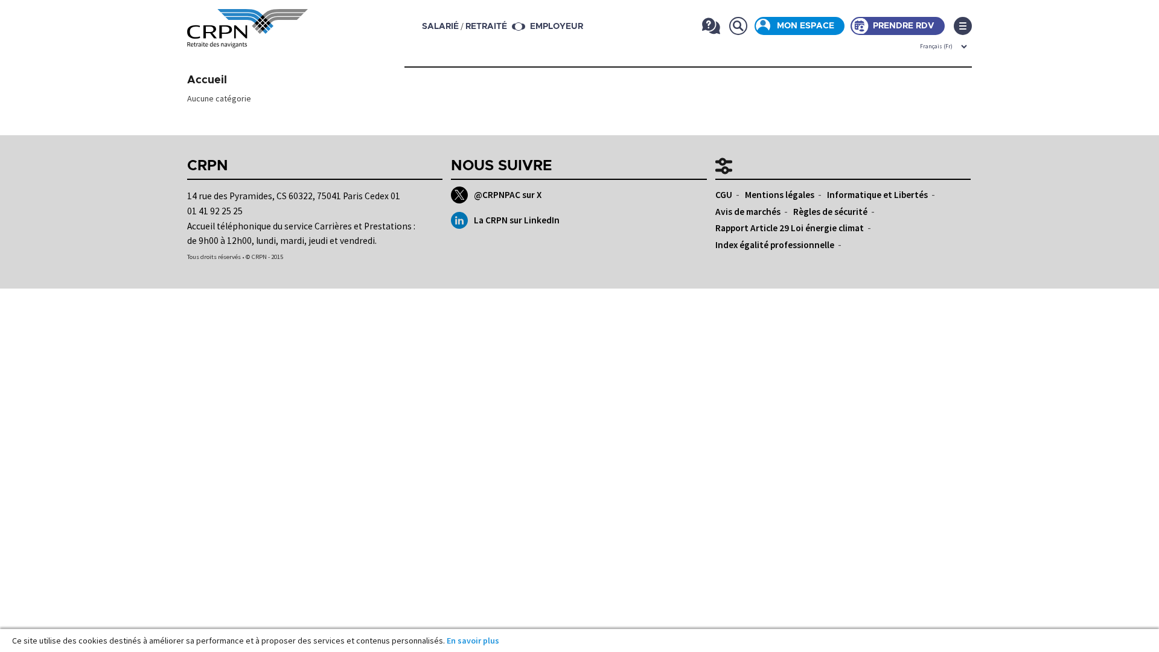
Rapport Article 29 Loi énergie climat (789, 228)
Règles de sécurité (830, 211)
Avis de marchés (748, 211)
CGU (723, 194)
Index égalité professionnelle (774, 245)
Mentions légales (779, 194)
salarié (440, 26)
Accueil (207, 80)
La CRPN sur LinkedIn (517, 220)
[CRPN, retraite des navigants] (247, 39)
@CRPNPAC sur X (507, 194)
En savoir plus (473, 640)
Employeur (556, 26)
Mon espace (805, 26)
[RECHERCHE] (738, 25)
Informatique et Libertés (877, 194)
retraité (486, 26)
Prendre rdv (903, 26)
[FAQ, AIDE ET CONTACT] (710, 25)
